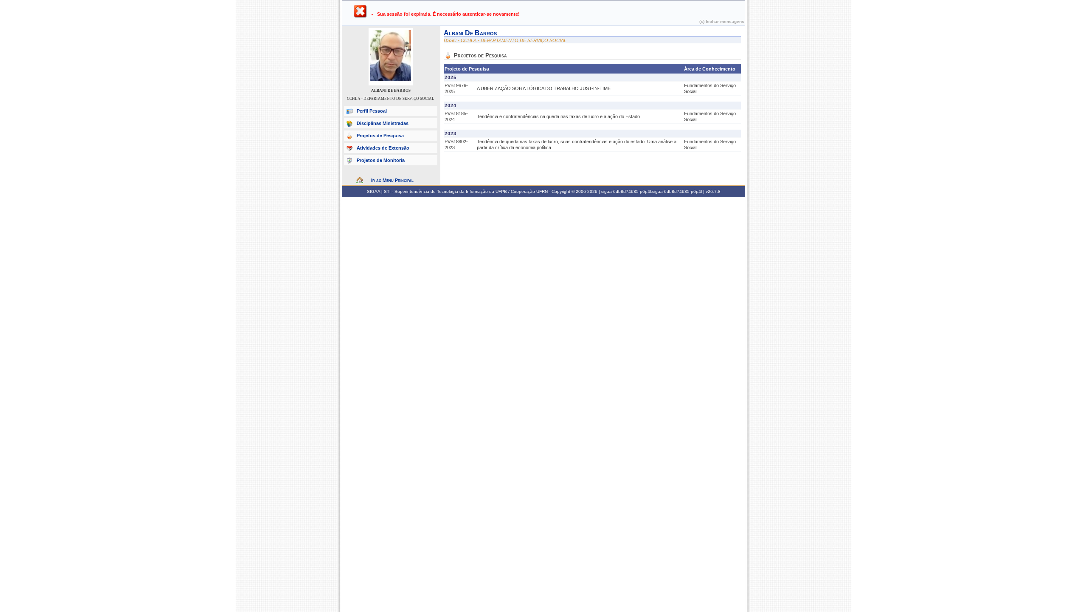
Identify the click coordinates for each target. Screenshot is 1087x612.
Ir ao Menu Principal (392, 180)
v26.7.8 (713, 191)
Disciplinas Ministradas (382, 123)
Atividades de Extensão (383, 147)
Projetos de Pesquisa (380, 135)
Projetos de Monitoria (381, 160)
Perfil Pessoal (372, 110)
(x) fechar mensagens (721, 21)
